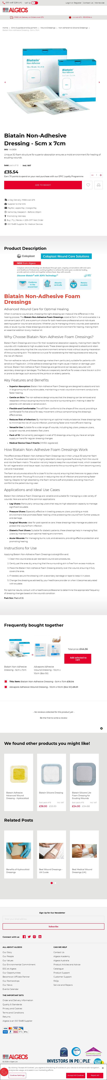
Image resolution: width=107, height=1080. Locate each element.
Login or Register (74, 3)
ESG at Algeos (9, 969)
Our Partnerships (11, 981)
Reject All (95, 1075)
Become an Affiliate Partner (16, 977)
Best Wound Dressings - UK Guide (50, 871)
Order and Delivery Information (18, 1000)
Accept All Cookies (76, 1075)
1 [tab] (52, 883)
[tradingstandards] (93, 1052)
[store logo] (18, 10)
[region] (53, 1072)
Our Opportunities (11, 973)
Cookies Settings (17, 1075)
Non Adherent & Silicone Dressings (73, 28)
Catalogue (59, 969)
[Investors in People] (69, 1062)
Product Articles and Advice (67, 965)
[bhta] (76, 1052)
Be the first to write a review (53, 718)
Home (5, 28)
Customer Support (63, 977)
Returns (6, 1017)
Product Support (62, 973)
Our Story (7, 952)
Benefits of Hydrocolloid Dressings (17, 871)
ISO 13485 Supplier (23, 1021)
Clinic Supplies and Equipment (24, 28)
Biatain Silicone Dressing (51, 793)
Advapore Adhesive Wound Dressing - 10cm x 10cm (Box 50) (47, 670)
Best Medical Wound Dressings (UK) (82, 871)
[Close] (103, 1068)
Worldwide (99, 3)
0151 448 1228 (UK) (14, 3)
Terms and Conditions (13, 1013)
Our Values (8, 961)
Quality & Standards (12, 1005)
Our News (7, 985)
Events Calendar (11, 989)
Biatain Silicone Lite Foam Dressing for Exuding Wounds (81, 795)
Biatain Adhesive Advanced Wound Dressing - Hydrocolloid (17, 795)
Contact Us (88, 3)
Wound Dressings (47, 28)
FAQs (56, 981)
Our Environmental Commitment (19, 965)
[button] (5, 82)
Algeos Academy (62, 956)
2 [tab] (55, 883)
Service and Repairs (63, 985)
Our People (8, 956)
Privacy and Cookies (12, 1009)
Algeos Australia (61, 961)
